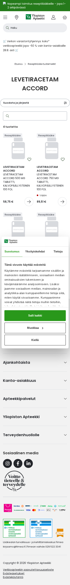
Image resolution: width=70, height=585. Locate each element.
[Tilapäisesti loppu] (62, 201)
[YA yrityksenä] (14, 481)
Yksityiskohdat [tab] (35, 251)
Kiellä (35, 340)
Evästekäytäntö (13, 577)
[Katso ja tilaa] (28, 201)
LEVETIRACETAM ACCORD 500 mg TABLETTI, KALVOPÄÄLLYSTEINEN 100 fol (16, 178)
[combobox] (35, 27)
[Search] (6, 115)
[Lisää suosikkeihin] (29, 159)
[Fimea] (14, 528)
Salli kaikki (35, 315)
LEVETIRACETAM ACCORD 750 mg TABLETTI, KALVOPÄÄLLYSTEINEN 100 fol (50, 178)
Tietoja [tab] (58, 251)
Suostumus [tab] (12, 251)
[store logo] (35, 17)
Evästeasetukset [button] (13, 573)
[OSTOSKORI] (65, 17)
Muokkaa (33, 327)
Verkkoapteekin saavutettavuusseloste (28, 570)
